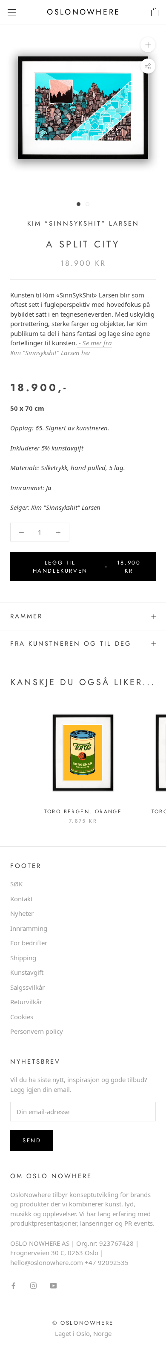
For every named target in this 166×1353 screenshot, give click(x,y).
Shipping (23, 957)
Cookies (21, 1016)
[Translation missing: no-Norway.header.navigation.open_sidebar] (12, 12)
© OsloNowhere (83, 1323)
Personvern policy (36, 1031)
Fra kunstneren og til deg (71, 643)
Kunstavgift (26, 972)
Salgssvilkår (27, 987)
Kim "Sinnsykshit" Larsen (83, 223)
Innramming (28, 928)
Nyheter (22, 913)
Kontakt (21, 898)
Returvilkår (26, 1001)
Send (32, 1140)
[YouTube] (53, 1285)
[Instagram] (33, 1285)
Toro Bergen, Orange (83, 811)
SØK (16, 883)
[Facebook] (13, 1285)
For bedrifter (28, 942)
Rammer (26, 616)
